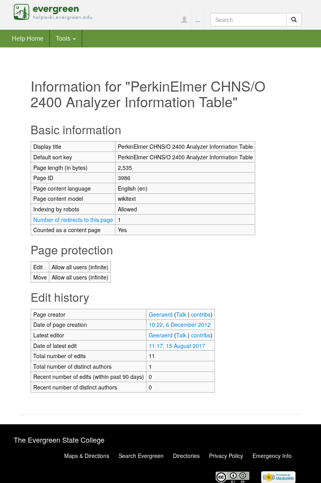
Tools (64, 38)
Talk (181, 314)
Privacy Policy (226, 456)
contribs (201, 314)
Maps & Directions (86, 456)
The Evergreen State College (59, 439)
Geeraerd (161, 314)
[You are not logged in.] (184, 19)
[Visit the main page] (53, 11)
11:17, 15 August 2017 (177, 346)
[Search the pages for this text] (294, 19)
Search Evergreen (141, 456)
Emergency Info (272, 456)
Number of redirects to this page (73, 219)
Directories (186, 456)
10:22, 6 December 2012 (180, 324)
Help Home (27, 38)
